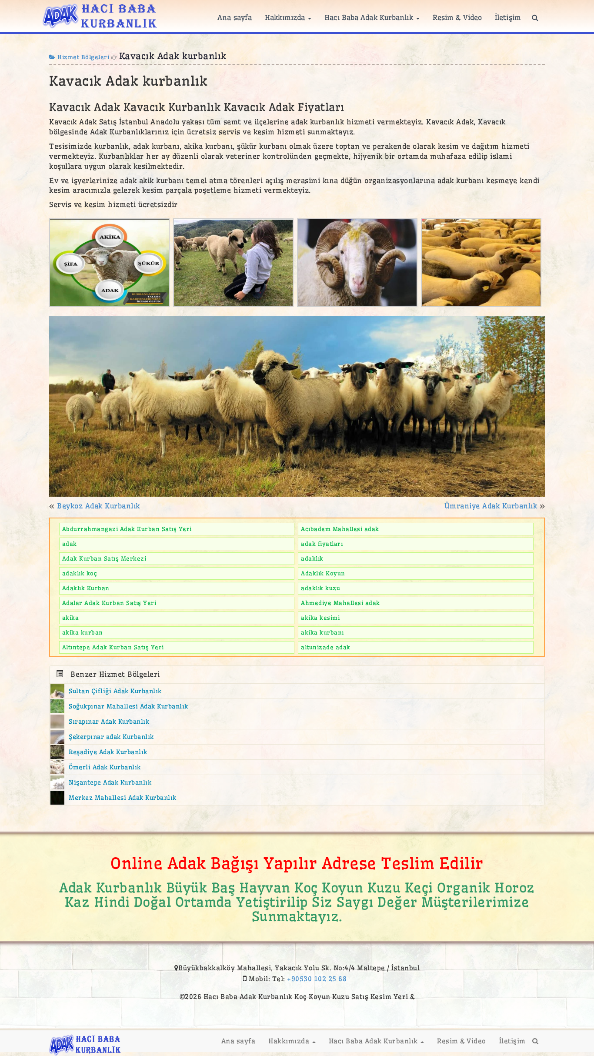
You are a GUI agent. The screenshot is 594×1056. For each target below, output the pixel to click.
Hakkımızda (286, 17)
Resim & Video (457, 17)
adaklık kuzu (320, 588)
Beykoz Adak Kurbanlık (98, 505)
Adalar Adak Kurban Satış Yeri (109, 602)
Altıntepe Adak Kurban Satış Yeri (113, 647)
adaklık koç (79, 573)
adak (69, 543)
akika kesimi (320, 617)
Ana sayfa (234, 17)
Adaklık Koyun (323, 573)
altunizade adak (325, 647)
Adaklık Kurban (86, 588)
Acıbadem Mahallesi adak (340, 528)
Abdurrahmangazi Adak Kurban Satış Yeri (127, 528)
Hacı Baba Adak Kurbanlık (369, 17)
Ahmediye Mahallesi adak (340, 602)
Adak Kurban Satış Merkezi (104, 558)
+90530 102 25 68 (317, 979)
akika (70, 617)
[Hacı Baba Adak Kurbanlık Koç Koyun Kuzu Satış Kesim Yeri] (100, 15)
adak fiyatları (322, 543)
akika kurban (82, 632)
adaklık (312, 558)
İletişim (508, 17)
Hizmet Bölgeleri (82, 56)
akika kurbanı (322, 632)
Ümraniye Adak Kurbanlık (490, 505)
